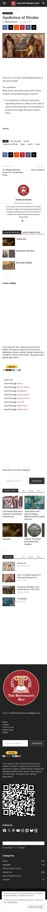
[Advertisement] (24, 67)
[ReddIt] (16, 27)
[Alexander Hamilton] (9, 253)
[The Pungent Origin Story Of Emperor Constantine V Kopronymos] (13, 502)
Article (30, 491)
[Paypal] (23, 221)
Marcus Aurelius (37, 170)
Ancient (26, 141)
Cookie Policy (12, 902)
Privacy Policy (8, 730)
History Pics (7, 872)
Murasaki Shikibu (24, 262)
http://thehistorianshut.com (23, 203)
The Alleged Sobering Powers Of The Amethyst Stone (13, 172)
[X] (10, 27)
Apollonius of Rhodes (12, 78)
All (24, 491)
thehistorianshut (11, 22)
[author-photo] (24, 196)
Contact (6, 724)
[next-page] (8, 274)
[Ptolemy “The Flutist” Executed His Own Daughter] (34, 530)
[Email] (33, 27)
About (5, 722)
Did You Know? (9, 868)
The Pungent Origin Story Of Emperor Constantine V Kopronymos (12, 514)
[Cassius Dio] (9, 566)
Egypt (23, 144)
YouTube (6, 879)
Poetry (37, 144)
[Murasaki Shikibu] (9, 265)
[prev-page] (4, 274)
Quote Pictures (14, 9)
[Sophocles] (9, 242)
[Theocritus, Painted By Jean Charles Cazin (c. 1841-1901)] (9, 590)
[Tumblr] (28, 27)
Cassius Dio (21, 563)
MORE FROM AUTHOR (31, 233)
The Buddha (22, 599)
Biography (7, 864)
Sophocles (21, 239)
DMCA (5, 732)
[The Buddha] (9, 602)
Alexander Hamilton (25, 251)
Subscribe (36, 481)
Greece (29, 144)
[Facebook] (5, 27)
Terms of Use (8, 727)
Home (5, 9)
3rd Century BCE (15, 141)
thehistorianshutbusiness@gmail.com (25, 713)
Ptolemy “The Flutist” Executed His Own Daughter (32, 541)
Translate (21, 847)
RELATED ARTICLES (12, 233)
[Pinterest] (22, 27)
